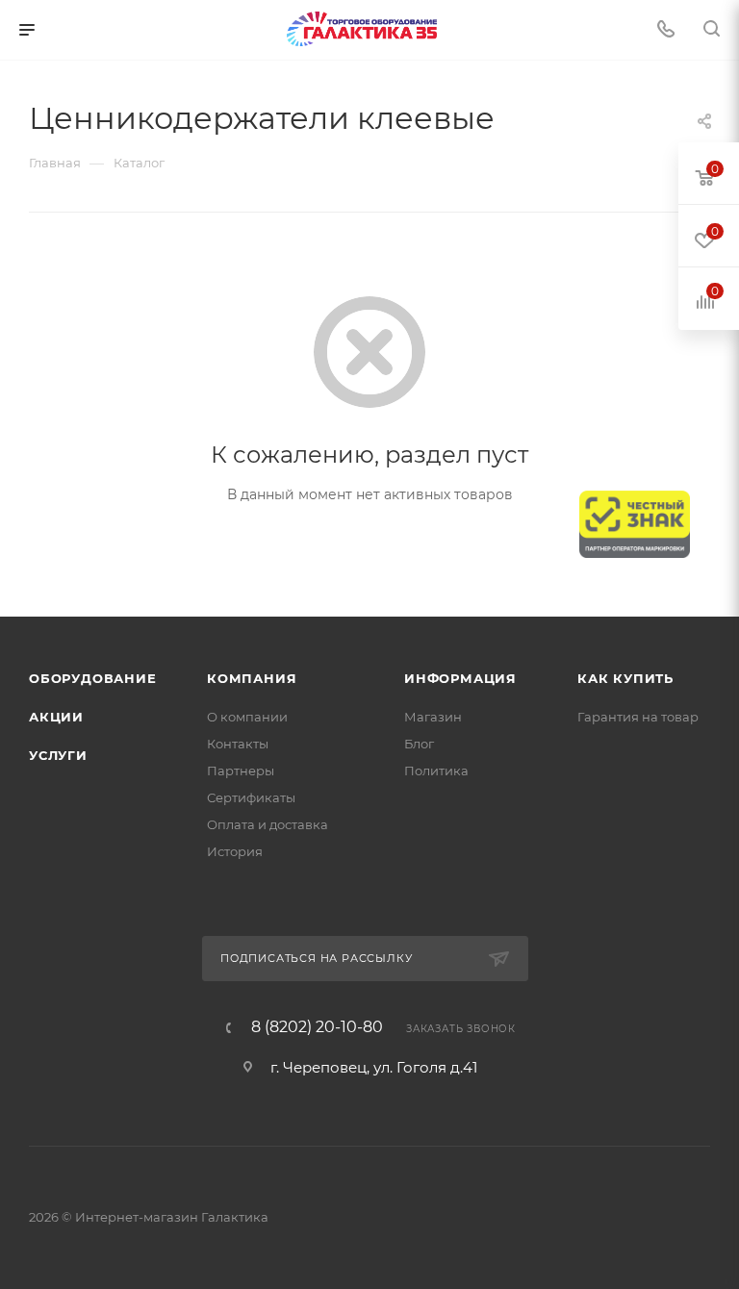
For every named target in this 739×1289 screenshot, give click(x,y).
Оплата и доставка (267, 824)
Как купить (625, 678)
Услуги (58, 755)
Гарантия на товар (638, 716)
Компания (251, 678)
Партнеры (240, 770)
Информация (460, 678)
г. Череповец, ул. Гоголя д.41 (373, 1067)
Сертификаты (251, 797)
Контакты (237, 743)
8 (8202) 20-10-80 (317, 1027)
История (235, 851)
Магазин (433, 716)
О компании (247, 716)
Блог (419, 743)
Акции (56, 716)
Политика (436, 770)
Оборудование (93, 678)
